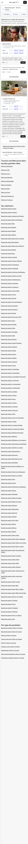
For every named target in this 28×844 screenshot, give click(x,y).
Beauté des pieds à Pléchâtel (9, 494)
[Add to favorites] (25, 28)
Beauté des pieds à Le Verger (9, 406)
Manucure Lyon (5, 174)
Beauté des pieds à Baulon (8, 227)
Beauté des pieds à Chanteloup (10, 265)
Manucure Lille (5, 170)
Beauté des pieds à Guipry (8, 354)
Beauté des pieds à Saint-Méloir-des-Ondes (13, 593)
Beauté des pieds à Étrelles (9, 324)
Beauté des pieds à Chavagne (9, 283)
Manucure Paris (5, 192)
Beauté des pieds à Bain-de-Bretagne (11, 220)
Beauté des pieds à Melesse (9, 436)
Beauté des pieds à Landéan (9, 391)
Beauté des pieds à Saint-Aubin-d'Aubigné (13, 539)
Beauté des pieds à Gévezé (9, 339)
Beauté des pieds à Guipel (8, 350)
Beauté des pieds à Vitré (8, 619)
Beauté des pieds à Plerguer (9, 505)
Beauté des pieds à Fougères (9, 332)
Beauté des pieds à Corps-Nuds (10, 291)
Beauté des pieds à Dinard (8, 298)
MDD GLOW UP (6, 44)
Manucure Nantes (6, 185)
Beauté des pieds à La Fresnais (10, 380)
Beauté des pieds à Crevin (8, 294)
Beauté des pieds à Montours (9, 455)
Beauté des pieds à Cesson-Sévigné (11, 261)
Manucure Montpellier (7, 181)
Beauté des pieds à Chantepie (9, 268)
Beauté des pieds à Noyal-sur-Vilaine (11, 475)
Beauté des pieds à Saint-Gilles (10, 563)
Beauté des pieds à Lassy (8, 399)
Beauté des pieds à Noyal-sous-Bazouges (13, 472)
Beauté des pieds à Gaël (8, 335)
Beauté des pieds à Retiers (8, 531)
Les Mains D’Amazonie (8, 99)
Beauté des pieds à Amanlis (9, 212)
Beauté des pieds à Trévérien (9, 611)
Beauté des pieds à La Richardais (10, 388)
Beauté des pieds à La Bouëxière (10, 373)
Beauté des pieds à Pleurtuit (9, 513)
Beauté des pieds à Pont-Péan (9, 520)
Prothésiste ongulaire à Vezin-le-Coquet (12, 658)
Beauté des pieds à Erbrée (8, 313)
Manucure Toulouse (7, 200)
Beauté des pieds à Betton (8, 235)
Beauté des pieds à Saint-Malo (9, 585)
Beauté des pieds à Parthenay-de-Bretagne (13, 487)
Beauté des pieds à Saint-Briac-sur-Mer (12, 546)
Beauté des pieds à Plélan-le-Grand (11, 502)
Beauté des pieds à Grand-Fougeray (11, 343)
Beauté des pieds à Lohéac (8, 421)
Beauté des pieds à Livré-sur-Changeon (12, 418)
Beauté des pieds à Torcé (8, 604)
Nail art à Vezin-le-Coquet (8, 643)
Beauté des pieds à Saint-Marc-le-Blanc (12, 589)
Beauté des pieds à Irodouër (9, 362)
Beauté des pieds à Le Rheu (9, 403)
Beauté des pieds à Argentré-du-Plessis (12, 216)
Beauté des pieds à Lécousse (9, 410)
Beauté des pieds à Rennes (9, 528)
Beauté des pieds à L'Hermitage (10, 369)
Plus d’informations (14, 76)
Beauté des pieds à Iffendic (9, 358)
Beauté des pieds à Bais (8, 223)
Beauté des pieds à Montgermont (10, 451)
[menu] (2, 2)
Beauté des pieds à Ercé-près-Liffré (11, 317)
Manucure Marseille (6, 177)
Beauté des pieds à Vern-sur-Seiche (11, 615)
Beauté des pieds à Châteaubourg (11, 279)
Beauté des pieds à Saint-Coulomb (11, 556)
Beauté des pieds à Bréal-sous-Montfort (12, 246)
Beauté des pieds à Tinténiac (9, 600)
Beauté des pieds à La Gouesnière (10, 384)
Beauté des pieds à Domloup (9, 309)
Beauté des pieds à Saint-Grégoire (11, 567)
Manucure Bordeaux (7, 166)
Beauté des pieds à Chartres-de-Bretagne (13, 272)
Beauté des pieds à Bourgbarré (10, 242)
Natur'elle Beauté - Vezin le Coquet (12, 152)
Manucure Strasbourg (7, 196)
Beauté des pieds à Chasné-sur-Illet (11, 276)
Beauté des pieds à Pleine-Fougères (11, 498)
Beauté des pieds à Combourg (9, 287)
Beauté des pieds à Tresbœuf (9, 608)
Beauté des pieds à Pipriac (8, 490)
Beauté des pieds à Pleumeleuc (10, 509)
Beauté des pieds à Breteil (8, 250)
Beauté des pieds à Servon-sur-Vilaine (12, 597)
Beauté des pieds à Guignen (9, 347)
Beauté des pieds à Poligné (9, 516)
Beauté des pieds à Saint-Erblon (10, 559)
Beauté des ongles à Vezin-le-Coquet (11, 628)
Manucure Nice (5, 188)
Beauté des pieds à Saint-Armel (10, 535)
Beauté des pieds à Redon (8, 524)
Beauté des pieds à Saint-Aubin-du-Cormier (13, 543)
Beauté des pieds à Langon (9, 395)
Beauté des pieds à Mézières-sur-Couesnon (13, 440)
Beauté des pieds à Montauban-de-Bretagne (13, 444)
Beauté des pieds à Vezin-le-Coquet (11, 631)
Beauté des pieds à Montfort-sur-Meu (12, 447)
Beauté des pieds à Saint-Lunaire (10, 582)
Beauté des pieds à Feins (8, 328)
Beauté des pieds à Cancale (9, 257)
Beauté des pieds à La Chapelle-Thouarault (13, 377)
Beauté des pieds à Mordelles (9, 462)
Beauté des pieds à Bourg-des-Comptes (12, 238)
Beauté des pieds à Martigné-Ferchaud (12, 433)
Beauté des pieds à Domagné (9, 306)
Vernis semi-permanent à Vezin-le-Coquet (13, 654)
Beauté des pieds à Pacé (8, 479)
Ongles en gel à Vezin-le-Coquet (10, 646)
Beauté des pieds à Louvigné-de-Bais (11, 425)
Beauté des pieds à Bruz (8, 253)
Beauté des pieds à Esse (8, 321)
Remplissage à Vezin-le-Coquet (10, 650)
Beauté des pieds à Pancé (8, 483)
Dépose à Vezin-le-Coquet (8, 635)
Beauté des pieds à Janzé (8, 365)
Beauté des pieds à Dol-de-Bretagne (11, 302)
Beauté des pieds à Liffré (8, 414)
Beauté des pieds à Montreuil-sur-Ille (11, 459)
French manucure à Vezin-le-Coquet (11, 639)
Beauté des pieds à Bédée (8, 231)
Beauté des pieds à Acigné (8, 208)
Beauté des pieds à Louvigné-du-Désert (12, 429)
